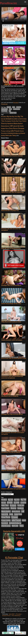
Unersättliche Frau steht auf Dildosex (10, 452)
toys (10, 111)
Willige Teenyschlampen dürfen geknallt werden (13, 174)
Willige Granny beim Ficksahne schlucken (12, 156)
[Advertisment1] (14, 55)
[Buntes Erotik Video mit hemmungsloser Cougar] (14, 349)
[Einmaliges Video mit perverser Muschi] (14, 276)
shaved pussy (16, 109)
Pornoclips (18, 614)
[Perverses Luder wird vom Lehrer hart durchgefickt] (14, 220)
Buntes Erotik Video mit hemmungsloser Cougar (13, 358)
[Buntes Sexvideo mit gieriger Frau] (14, 202)
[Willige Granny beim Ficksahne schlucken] (14, 147)
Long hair (18, 107)
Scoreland (4, 133)
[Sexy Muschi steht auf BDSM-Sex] (14, 387)
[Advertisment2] (14, 76)
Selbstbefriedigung (14, 133)
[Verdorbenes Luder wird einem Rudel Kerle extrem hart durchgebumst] (14, 368)
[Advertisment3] (14, 258)
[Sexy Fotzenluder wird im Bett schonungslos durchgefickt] (14, 424)
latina (13, 107)
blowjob (8, 118)
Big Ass (9, 116)
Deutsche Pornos (6, 615)
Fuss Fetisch (23, 121)
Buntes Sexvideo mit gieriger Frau (10, 210)
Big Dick (14, 116)
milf (11, 125)
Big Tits (20, 116)
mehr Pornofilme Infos (6, 99)
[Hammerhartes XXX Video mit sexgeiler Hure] (14, 183)
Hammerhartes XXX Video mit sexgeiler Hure (12, 192)
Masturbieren (5, 126)
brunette (9, 107)
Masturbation (4, 109)
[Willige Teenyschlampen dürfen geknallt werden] (14, 165)
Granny (4, 123)
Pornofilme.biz (8, 3)
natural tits (16, 126)
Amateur (4, 116)
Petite (10, 109)
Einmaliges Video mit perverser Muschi (11, 285)
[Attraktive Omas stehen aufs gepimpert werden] (14, 480)
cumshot (20, 119)
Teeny (14, 135)
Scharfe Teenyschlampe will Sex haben (11, 303)
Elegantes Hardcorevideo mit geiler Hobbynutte (13, 470)
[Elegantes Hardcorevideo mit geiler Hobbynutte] (14, 462)
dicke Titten (5, 505)
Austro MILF (12, 614)
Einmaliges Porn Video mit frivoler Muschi (12, 414)
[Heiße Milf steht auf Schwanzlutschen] (14, 240)
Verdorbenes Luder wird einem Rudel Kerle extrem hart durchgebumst (12, 377)
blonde (3, 119)
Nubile (22, 126)
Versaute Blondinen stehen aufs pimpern (11, 340)
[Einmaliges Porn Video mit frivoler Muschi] (14, 405)
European (8, 121)
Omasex (21, 128)
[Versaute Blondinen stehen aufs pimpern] (14, 331)
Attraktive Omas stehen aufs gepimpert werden (13, 488)
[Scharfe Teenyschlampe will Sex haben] (14, 295)
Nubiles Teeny (13, 113)
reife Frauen (15, 131)
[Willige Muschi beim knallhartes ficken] (14, 313)
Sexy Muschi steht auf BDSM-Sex (9, 396)
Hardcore (10, 123)
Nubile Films (5, 128)
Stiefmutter (8, 135)
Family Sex (15, 121)
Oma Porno (13, 128)
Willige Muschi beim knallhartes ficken (11, 322)
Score (22, 131)
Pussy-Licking (5, 131)
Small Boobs (4, 111)
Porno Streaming (16, 615)
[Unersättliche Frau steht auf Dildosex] (14, 443)
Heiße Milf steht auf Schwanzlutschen (11, 248)
